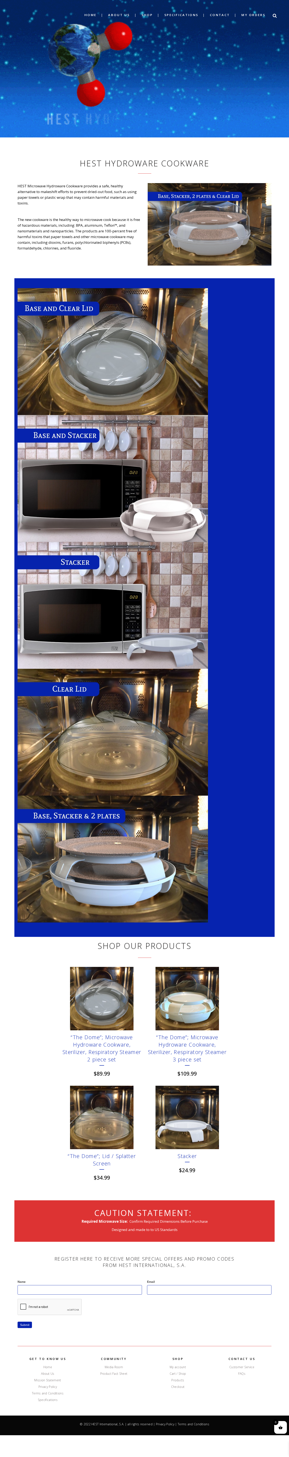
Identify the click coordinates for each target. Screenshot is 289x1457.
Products (177, 1380)
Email (151, 1281)
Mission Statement (47, 1380)
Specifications (48, 1399)
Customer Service (241, 1367)
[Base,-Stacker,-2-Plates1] (144, 859)
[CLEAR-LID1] (144, 732)
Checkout (177, 1386)
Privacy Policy (48, 1386)
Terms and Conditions (47, 1393)
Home (47, 1367)
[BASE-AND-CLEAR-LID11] (144, 351)
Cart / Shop (178, 1373)
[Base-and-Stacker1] (144, 478)
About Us (47, 1373)
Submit (24, 1325)
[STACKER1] (144, 605)
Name (22, 1281)
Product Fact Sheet (113, 1373)
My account (178, 1367)
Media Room (114, 1367)
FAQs (241, 1373)
